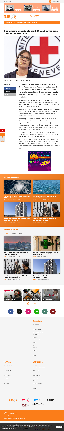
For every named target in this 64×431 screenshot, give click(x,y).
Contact (34, 385)
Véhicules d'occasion (8, 365)
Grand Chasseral (36, 334)
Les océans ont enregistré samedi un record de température (44, 197)
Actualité (10, 27)
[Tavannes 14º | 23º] (31, 14)
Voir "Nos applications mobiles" (13, 295)
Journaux (7, 22)
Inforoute (6, 378)
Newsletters (36, 311)
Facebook (11, 311)
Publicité (35, 372)
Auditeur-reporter (55, 1)
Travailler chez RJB (37, 375)
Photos (13, 22)
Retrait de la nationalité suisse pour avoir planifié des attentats (17, 219)
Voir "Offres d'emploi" (32, 295)
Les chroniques (36, 326)
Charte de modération (37, 383)
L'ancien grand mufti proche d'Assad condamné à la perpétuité (44, 219)
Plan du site (20, 415)
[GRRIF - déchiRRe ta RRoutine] (50, 400)
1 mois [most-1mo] (20, 233)
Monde (17, 27)
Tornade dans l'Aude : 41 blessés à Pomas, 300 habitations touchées (17, 197)
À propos (35, 365)
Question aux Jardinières (38, 345)
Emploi (5, 380)
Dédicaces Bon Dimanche (38, 339)
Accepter (59, 426)
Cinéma (5, 367)
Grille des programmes (38, 332)
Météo (5, 372)
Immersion (35, 337)
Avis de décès (6, 383)
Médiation (35, 380)
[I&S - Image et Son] (25, 405)
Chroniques (27, 22)
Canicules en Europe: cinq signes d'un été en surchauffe (46, 253)
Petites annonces (7, 375)
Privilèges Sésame (7, 370)
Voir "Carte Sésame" (51, 295)
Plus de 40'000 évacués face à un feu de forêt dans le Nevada (16, 253)
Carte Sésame (36, 370)
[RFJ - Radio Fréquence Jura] (38, 400)
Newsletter (35, 388)
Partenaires (35, 378)
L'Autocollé (35, 350)
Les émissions (36, 324)
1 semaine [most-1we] (14, 233)
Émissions (20, 22)
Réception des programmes (39, 367)
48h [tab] (7, 233)
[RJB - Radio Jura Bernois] (13, 400)
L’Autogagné (35, 347)
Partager (8, 88)
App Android (53, 311)
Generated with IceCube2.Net (19, 418)
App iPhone (45, 311)
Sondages (35, 352)
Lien (7, 94)
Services (34, 22)
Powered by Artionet (8, 418)
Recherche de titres (37, 329)
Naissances (35, 342)
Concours (35, 355)
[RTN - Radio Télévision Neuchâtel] (25, 400)
